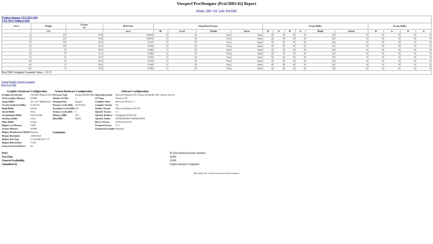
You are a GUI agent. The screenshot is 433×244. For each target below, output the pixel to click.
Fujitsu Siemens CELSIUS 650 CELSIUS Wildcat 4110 (20, 19)
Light (221, 10)
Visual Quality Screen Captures (18, 81)
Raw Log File (8, 85)
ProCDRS (231, 10)
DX (215, 10)
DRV (209, 10)
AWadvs (200, 10)
